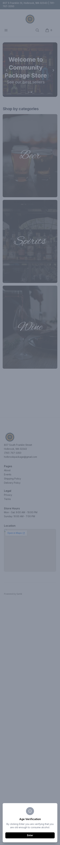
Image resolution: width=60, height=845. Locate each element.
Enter (30, 835)
